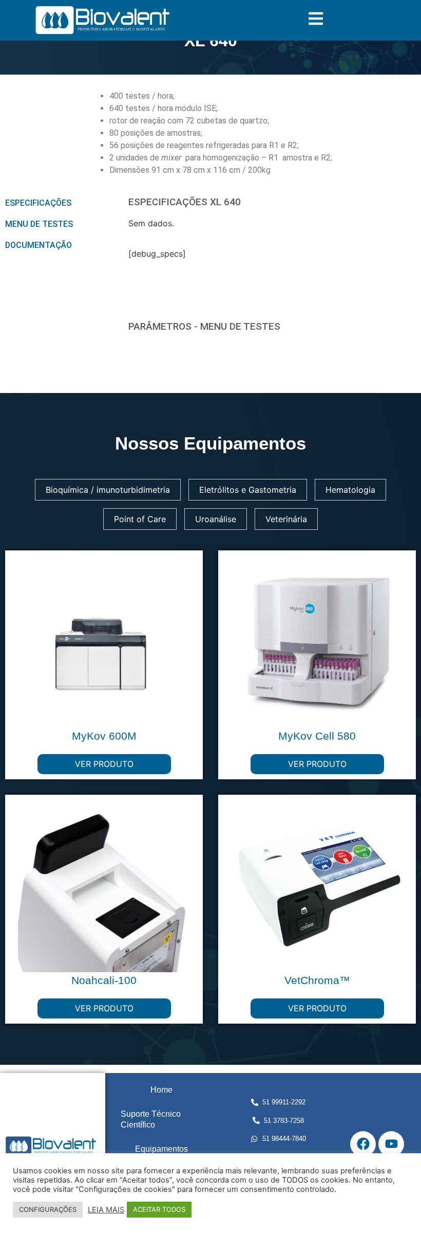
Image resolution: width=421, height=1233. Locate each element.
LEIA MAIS (106, 1209)
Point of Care (140, 519)
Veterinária (286, 519)
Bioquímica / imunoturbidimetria (108, 490)
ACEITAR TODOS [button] (159, 1209)
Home (161, 1089)
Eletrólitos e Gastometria (247, 490)
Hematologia (350, 490)
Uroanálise (215, 519)
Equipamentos (161, 1149)
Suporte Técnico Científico (151, 1119)
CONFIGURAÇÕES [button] (47, 1209)
